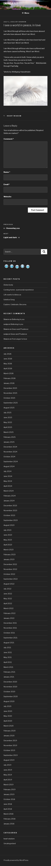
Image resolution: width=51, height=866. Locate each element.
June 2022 (8, 594)
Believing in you (18, 319)
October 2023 (9, 515)
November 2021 (10, 628)
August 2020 (9, 701)
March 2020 (9, 726)
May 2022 (8, 599)
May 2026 (8, 364)
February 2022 (9, 613)
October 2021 (9, 633)
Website (7, 197)
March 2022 (8, 608)
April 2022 (8, 603)
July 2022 (7, 589)
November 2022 (10, 569)
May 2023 (8, 540)
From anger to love (19, 339)
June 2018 (8, 804)
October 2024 (9, 457)
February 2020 (10, 731)
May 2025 (8, 422)
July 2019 (7, 765)
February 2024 (10, 496)
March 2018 (8, 814)
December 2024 (10, 447)
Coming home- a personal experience (19, 290)
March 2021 (8, 667)
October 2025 (9, 398)
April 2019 (8, 780)
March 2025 (9, 432)
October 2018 (9, 799)
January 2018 (9, 824)
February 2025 (10, 437)
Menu (26, 13)
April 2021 (8, 662)
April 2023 (8, 545)
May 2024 (8, 481)
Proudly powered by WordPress (16, 860)
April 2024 (8, 486)
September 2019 (11, 755)
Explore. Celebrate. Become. (15, 304)
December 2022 (10, 564)
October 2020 (9, 692)
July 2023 (7, 530)
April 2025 (8, 427)
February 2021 (9, 672)
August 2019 (9, 760)
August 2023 (9, 525)
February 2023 (9, 554)
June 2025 (8, 417)
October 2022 (9, 574)
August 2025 (9, 408)
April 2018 (8, 809)
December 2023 (10, 506)
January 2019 (9, 794)
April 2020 (8, 721)
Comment (9, 139)
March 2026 (9, 373)
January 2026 (9, 383)
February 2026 (10, 378)
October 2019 (9, 750)
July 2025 (7, 413)
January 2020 (9, 736)
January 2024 (9, 501)
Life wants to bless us (12, 295)
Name (7, 172)
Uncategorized (10, 843)
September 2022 (11, 579)
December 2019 (10, 740)
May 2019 (8, 775)
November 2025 (10, 393)
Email (7, 184)
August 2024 (9, 466)
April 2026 (8, 368)
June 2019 (8, 770)
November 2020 (10, 687)
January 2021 (9, 677)
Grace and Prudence (20, 329)
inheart (11, 3)
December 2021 (10, 623)
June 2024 (8, 476)
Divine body (8, 285)
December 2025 (10, 388)
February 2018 (9, 819)
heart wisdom (14, 116)
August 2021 (9, 643)
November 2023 (10, 510)
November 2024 (10, 452)
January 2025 (9, 442)
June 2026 (8, 359)
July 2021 (7, 647)
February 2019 (9, 789)
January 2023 (9, 559)
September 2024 (11, 461)
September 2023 (11, 520)
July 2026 (7, 354)
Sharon (22, 22)
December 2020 (10, 682)
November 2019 (10, 745)
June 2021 (8, 652)
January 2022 (9, 618)
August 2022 (9, 584)
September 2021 (10, 638)
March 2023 (8, 550)
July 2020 (7, 706)
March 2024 (9, 491)
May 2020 (8, 716)
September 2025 (11, 403)
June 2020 (8, 711)
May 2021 (8, 657)
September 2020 (11, 696)
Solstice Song (9, 300)
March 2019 (8, 785)
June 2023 (8, 535)
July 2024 (7, 471)
